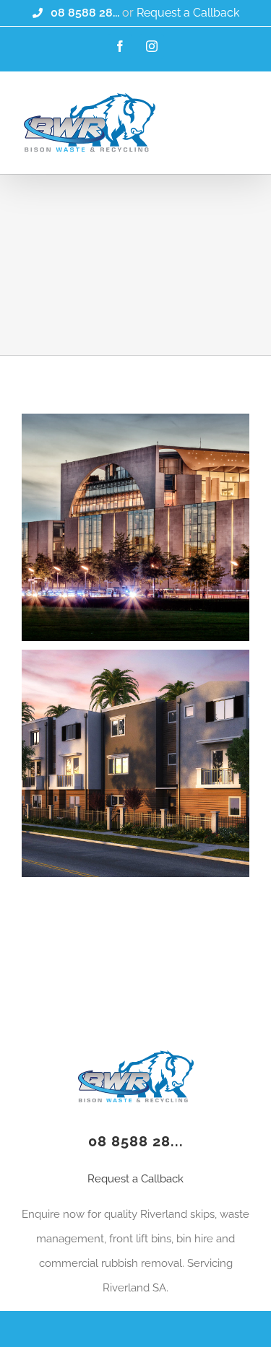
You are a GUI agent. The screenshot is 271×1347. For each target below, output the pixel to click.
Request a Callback (188, 12)
